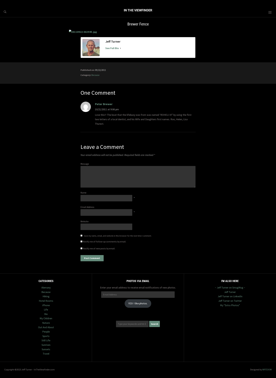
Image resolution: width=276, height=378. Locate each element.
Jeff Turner (230, 292)
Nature (46, 322)
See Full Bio (112, 48)
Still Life (46, 340)
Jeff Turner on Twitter (230, 300)
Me (46, 314)
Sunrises (46, 344)
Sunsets (46, 349)
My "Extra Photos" (230, 305)
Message (84, 163)
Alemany (46, 287)
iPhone (46, 305)
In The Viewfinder (138, 10)
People (46, 331)
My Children (46, 318)
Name (83, 192)
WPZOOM (267, 369)
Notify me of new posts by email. (99, 248)
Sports (45, 336)
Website (84, 221)
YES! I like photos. (137, 303)
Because (95, 75)
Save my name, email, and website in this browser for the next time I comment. (118, 235)
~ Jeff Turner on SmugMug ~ (230, 287)
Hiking (46, 296)
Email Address (87, 207)
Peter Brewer (104, 104)
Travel (46, 353)
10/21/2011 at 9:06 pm (107, 109)
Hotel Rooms (46, 300)
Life (46, 309)
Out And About (46, 327)
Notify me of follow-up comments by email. (104, 241)
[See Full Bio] (120, 48)
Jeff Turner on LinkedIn (230, 296)
